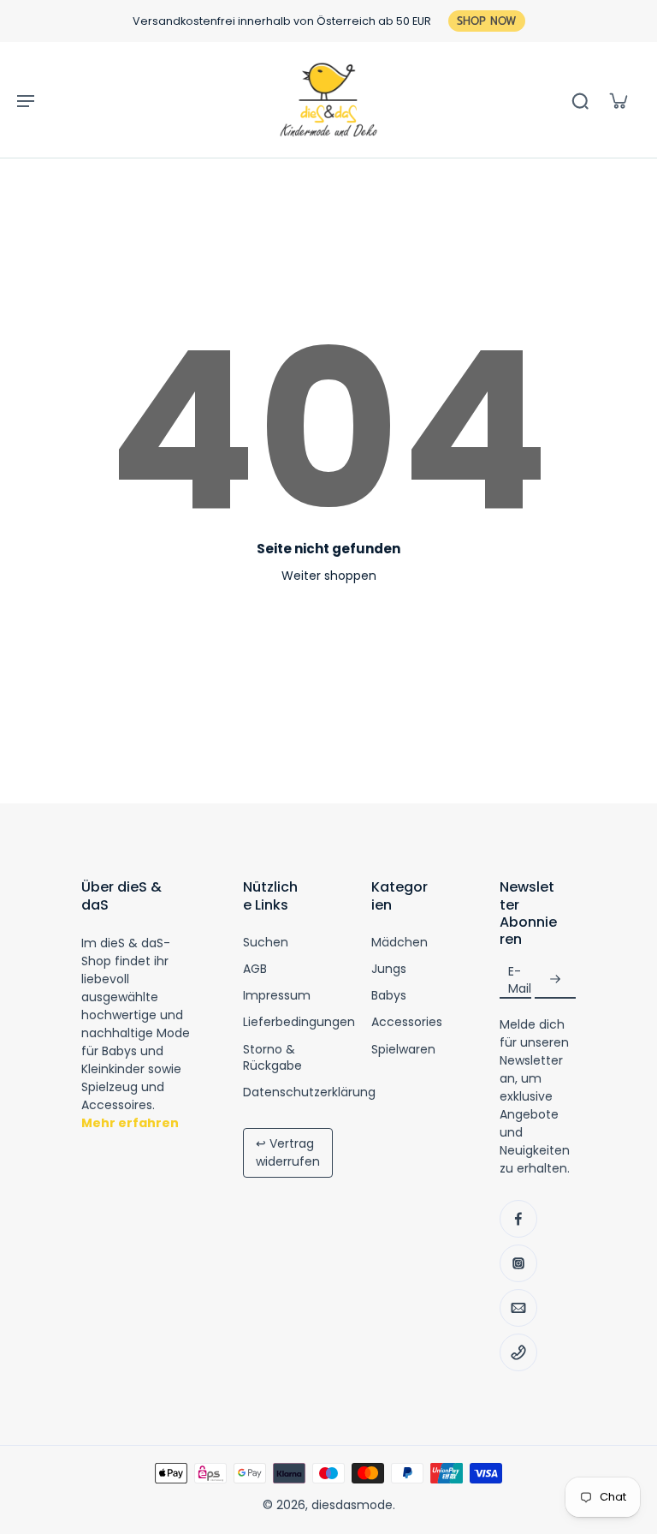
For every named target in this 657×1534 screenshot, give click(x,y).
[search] (580, 100)
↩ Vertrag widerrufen (288, 1152)
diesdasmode (352, 1504)
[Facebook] (518, 1219)
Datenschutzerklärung (309, 1092)
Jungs (388, 969)
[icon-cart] (617, 100)
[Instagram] (518, 1263)
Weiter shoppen (328, 575)
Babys (388, 996)
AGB (255, 969)
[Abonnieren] (555, 980)
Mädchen (399, 942)
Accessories (406, 1022)
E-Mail (519, 980)
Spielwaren (403, 1050)
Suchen (265, 942)
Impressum (277, 996)
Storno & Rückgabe (272, 1058)
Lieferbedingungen (299, 1022)
